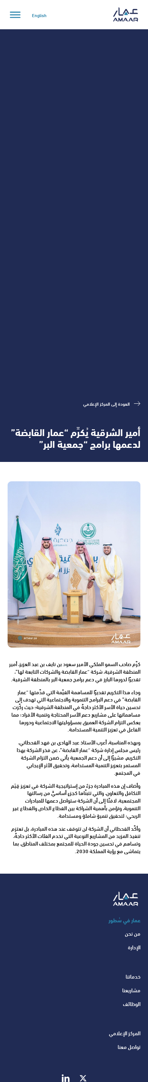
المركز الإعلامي (124, 1033)
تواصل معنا (129, 1046)
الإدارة (134, 947)
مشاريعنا (131, 990)
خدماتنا (133, 976)
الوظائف (131, 1003)
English (39, 14)
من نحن (132, 933)
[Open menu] (15, 14)
